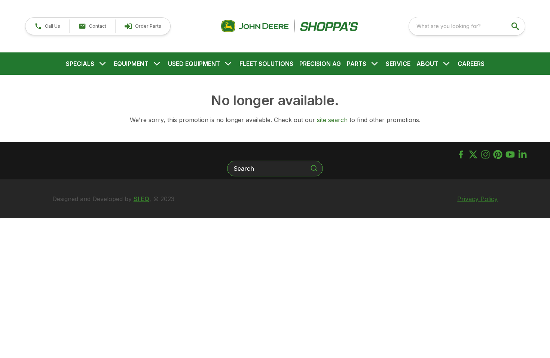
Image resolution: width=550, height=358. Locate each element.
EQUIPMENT (131, 63)
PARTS (356, 63)
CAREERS (471, 63)
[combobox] (467, 26)
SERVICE (398, 63)
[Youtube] (510, 154)
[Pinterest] (497, 154)
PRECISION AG (320, 63)
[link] (142, 26)
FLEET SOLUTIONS (266, 63)
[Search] (314, 168)
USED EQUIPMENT (194, 63)
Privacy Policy (477, 199)
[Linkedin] (522, 154)
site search (332, 120)
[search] (516, 26)
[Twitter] (473, 154)
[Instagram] (485, 154)
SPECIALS (80, 63)
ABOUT (427, 63)
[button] (47, 26)
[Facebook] (460, 154)
